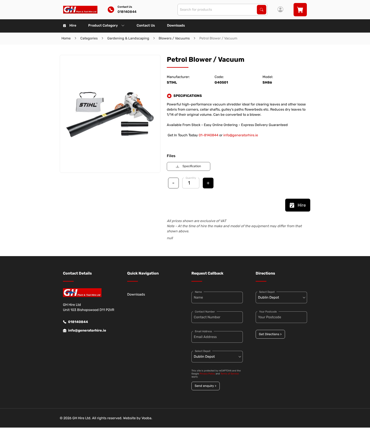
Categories (89, 38)
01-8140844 (208, 135)
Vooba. (147, 418)
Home (66, 38)
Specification (191, 166)
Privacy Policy (207, 373)
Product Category (103, 25)
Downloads (176, 25)
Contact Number (205, 311)
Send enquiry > (205, 386)
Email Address (203, 331)
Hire (72, 25)
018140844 (78, 322)
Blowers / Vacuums (174, 38)
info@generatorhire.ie (240, 135)
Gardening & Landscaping (128, 38)
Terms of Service (230, 373)
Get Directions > (270, 334)
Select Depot (202, 351)
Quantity (191, 177)
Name (198, 291)
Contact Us (146, 25)
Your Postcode (268, 311)
